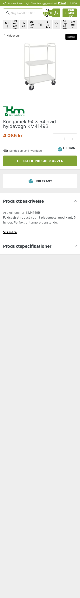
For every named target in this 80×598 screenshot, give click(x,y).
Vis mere (10, 232)
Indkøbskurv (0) (71, 13)
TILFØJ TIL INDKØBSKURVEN (40, 161)
